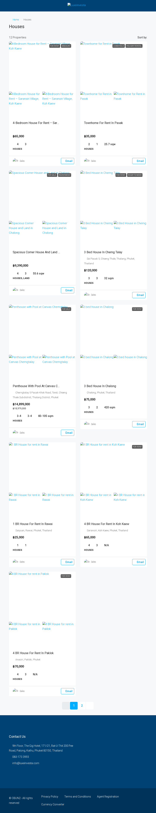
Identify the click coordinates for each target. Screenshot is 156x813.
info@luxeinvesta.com (25, 763)
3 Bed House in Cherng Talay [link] (103, 252)
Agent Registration (108, 796)
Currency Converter (52, 804)
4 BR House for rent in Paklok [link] (33, 653)
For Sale (52, 175)
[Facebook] (137, 800)
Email (68, 161)
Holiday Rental (134, 46)
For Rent (54, 46)
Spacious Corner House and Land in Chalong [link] (42, 252)
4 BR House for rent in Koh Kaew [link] (106, 524)
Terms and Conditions (77, 796)
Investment (64, 175)
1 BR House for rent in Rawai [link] (33, 524)
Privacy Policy (49, 796)
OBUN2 (16, 798)
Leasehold (118, 46)
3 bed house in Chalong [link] (100, 386)
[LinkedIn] (144, 800)
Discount (66, 46)
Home (16, 19)
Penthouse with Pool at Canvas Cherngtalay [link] (42, 386)
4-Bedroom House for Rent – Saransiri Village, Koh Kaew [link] (51, 123)
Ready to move (135, 175)
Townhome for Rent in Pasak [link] (103, 123)
